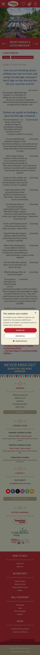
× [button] (35, 313)
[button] (20, 341)
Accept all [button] (20, 330)
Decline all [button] (20, 336)
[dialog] (20, 327)
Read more (18, 325)
